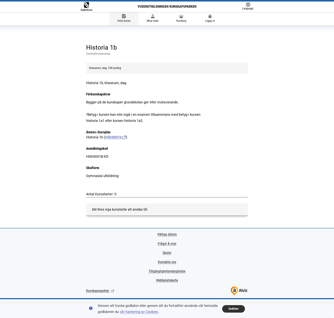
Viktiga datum (167, 234)
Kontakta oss (167, 262)
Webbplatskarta (167, 280)
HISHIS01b (113, 137)
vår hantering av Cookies (139, 312)
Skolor (167, 253)
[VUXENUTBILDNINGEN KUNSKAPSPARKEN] (86, 6)
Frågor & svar (167, 243)
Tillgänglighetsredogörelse (167, 271)
